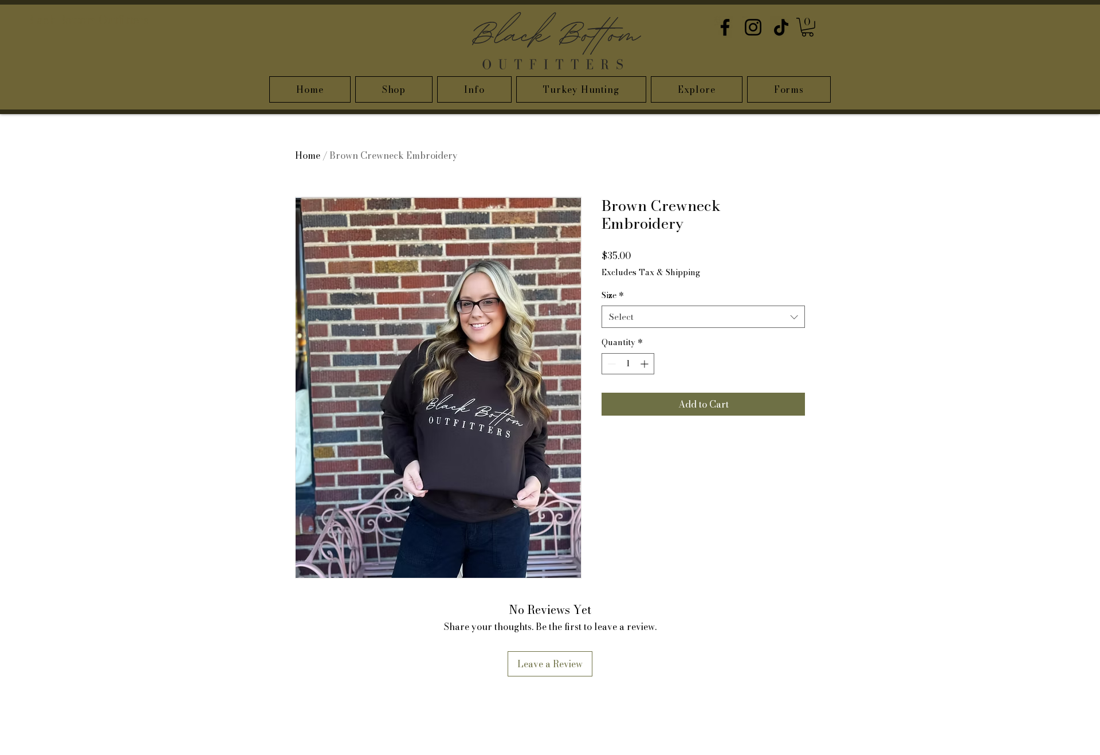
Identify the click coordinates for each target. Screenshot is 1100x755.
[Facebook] (725, 27)
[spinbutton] (628, 364)
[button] (807, 27)
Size (613, 296)
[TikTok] (781, 27)
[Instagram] (753, 27)
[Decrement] (610, 364)
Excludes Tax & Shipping (651, 273)
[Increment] (645, 364)
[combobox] (703, 317)
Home (307, 155)
